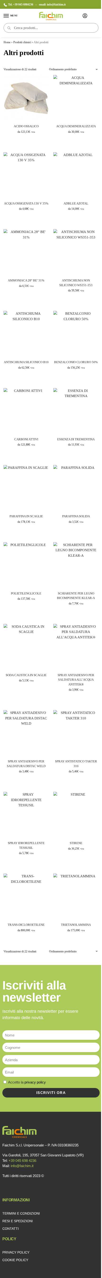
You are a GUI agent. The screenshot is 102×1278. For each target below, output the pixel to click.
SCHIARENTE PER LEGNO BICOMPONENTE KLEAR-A (76, 596)
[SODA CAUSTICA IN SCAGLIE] (26, 646)
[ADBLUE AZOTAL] (75, 174)
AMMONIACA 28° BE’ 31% (26, 280)
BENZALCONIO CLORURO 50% (76, 362)
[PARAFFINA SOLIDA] (75, 487)
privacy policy (35, 1082)
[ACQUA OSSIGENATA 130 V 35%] (26, 174)
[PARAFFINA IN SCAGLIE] (26, 487)
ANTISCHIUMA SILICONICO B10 (26, 362)
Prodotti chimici (22, 42)
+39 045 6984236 (23, 4)
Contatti (10, 1228)
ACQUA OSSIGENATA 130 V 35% (26, 203)
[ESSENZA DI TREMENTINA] (75, 410)
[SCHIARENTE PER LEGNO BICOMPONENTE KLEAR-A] (75, 564)
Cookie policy (15, 1260)
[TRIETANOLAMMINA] (75, 896)
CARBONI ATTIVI (26, 439)
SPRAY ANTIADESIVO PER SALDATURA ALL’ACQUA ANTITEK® (76, 679)
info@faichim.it (56, 4)
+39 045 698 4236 (22, 1161)
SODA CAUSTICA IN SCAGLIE (26, 675)
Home (7, 42)
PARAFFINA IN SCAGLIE (26, 516)
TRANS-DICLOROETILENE (26, 924)
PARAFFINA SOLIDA (76, 516)
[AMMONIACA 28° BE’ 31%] (26, 251)
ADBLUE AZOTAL (76, 203)
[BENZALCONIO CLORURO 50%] (75, 333)
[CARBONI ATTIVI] (26, 410)
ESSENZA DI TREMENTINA (76, 439)
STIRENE (76, 843)
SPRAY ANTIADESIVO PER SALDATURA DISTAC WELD (26, 764)
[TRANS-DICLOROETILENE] (26, 896)
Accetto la (27, 1082)
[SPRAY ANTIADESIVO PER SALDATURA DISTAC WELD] (26, 732)
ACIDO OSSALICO (26, 126)
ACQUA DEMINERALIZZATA (76, 126)
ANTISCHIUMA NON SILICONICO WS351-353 (76, 283)
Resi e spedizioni (17, 1221)
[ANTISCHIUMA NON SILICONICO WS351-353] (75, 251)
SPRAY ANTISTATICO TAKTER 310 (76, 764)
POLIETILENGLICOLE (26, 593)
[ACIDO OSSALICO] (26, 97)
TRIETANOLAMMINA (76, 924)
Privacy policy (15, 1252)
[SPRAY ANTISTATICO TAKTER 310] (75, 732)
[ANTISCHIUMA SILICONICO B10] (26, 333)
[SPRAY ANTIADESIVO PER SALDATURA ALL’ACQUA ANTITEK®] (75, 646)
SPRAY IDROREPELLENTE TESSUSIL (26, 845)
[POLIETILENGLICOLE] (26, 564)
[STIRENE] (75, 814)
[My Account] (85, 16)
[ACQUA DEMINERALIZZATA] (75, 97)
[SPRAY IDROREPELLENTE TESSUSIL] (26, 814)
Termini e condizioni (21, 1213)
